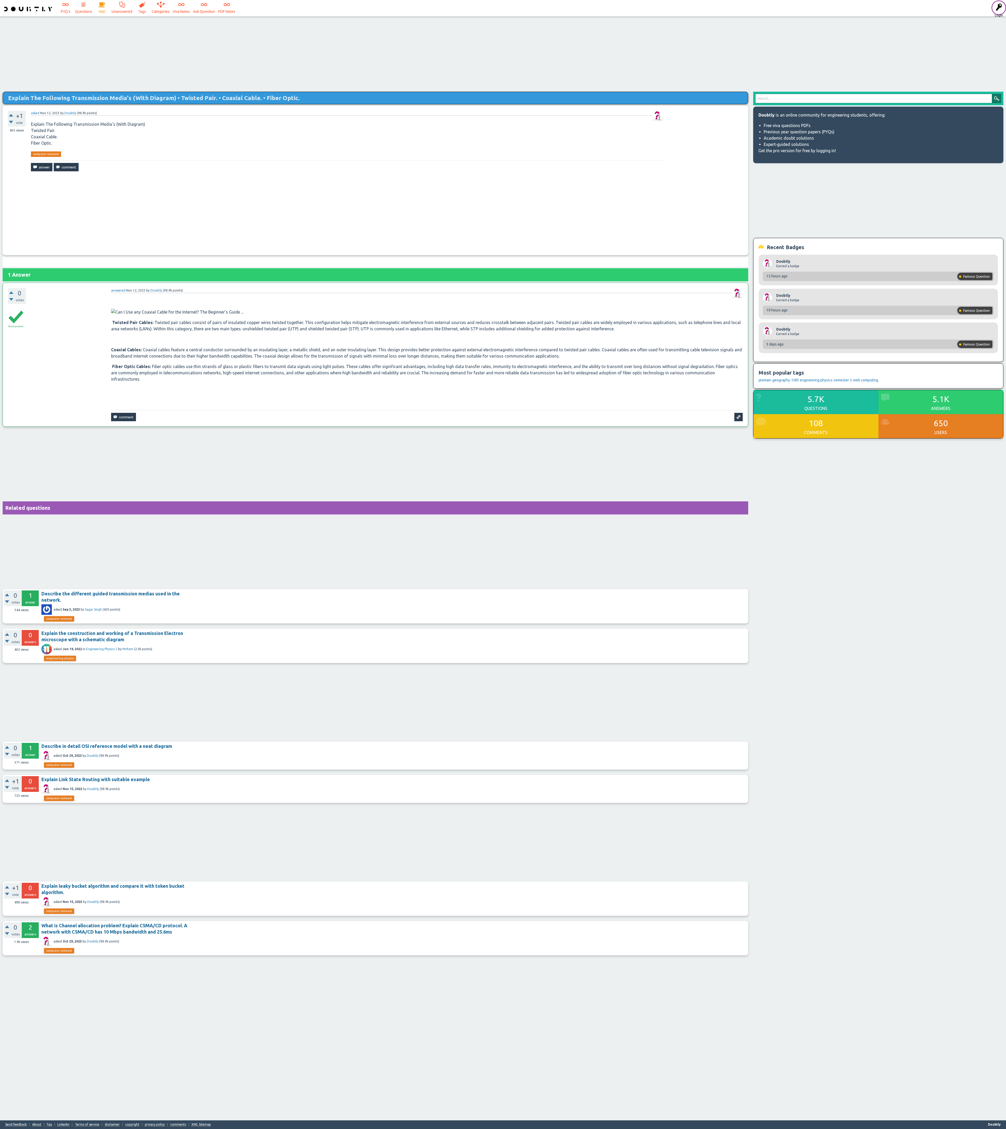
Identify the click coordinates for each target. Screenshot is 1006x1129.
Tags (142, 11)
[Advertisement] (503, 52)
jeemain (765, 380)
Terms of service (87, 1124)
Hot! (102, 11)
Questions (83, 11)
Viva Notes (181, 11)
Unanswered (122, 11)
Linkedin (63, 1124)
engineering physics (60, 658)
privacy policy (155, 1124)
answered (118, 290)
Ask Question (204, 11)
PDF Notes (226, 11)
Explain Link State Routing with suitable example (95, 779)
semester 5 (843, 380)
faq (49, 1124)
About (36, 1124)
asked (35, 113)
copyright (132, 1124)
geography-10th (785, 380)
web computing (865, 380)
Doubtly (93, 755)
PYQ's (65, 11)
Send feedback (16, 1124)
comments (178, 1124)
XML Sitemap (201, 1124)
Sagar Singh (93, 609)
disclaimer (112, 1124)
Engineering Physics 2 (101, 649)
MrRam (127, 649)
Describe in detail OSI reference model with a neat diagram (106, 746)
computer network (46, 154)
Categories (161, 11)
